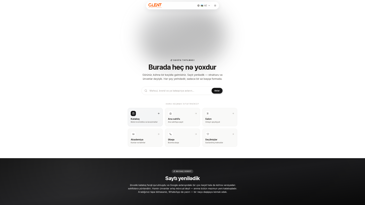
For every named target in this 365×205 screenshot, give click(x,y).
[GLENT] (154, 5)
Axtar (217, 90)
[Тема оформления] (215, 5)
